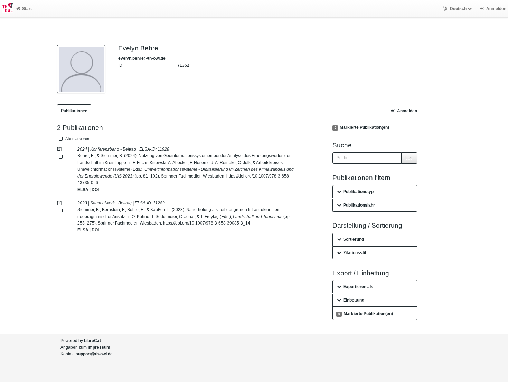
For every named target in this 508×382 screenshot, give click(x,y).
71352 (183, 65)
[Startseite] (6, 8)
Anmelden (407, 110)
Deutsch (458, 8)
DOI (95, 189)
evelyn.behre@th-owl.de (142, 58)
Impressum (99, 347)
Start (27, 8)
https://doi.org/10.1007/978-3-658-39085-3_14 (206, 223)
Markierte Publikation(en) (362, 127)
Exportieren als (358, 286)
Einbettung (353, 300)
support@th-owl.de (94, 354)
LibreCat (92, 340)
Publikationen (74, 110)
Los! (409, 157)
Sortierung (353, 239)
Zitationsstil (354, 252)
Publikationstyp (358, 191)
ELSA (82, 189)
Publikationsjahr (359, 205)
